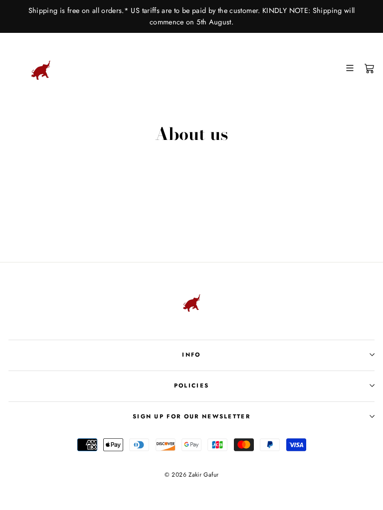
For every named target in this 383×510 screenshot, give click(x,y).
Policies (191, 385)
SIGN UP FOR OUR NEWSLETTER (191, 416)
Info (191, 355)
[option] (191, 16)
